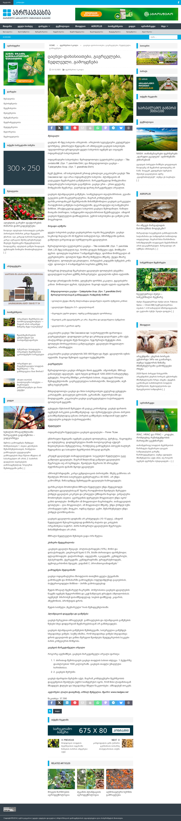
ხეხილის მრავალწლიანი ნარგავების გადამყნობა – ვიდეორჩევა (19, 435)
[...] (5, 252)
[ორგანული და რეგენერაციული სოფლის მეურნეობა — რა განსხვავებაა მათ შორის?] (9, 366)
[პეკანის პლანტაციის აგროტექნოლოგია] (90, 779)
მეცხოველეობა (96, 32)
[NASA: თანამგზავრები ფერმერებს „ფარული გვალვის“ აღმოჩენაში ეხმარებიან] (156, 139)
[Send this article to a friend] (82, 128)
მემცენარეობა (41, 32)
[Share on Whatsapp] (98, 128)
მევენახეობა (58, 32)
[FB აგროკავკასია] (178, 2)
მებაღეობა (7, 32)
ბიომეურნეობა (115, 26)
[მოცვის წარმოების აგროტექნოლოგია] (61, 779)
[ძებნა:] (163, 37)
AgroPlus (96, 26)
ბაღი (57, 711)
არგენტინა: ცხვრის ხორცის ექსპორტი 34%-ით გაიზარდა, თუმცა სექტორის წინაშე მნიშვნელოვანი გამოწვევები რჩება (154, 362)
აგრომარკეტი (148, 26)
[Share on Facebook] (51, 128)
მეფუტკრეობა (115, 32)
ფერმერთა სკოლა (74, 70)
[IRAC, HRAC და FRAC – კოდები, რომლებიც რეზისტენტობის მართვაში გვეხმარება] (156, 419)
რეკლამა (7, 2)
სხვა (163, 26)
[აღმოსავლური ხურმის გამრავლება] (119, 779)
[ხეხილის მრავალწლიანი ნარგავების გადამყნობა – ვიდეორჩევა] (24, 417)
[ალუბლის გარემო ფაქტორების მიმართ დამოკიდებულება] (24, 208)
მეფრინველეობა (77, 32)
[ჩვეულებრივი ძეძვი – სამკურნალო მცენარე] (156, 279)
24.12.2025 (56, 70)
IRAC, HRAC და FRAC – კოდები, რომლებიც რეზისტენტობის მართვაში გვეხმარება (155, 437)
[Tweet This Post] (59, 128)
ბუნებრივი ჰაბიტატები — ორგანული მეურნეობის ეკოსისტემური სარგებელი (30, 352)
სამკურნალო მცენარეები (153, 262)
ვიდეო (132, 26)
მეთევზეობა (131, 32)
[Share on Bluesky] (121, 128)
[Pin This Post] (75, 128)
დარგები (43, 26)
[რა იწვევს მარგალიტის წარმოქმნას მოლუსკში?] (156, 210)
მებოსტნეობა (23, 32)
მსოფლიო (80, 26)
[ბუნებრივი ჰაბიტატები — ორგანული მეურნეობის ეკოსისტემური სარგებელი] (9, 352)
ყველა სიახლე (25, 26)
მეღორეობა (147, 32)
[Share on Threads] (128, 128)
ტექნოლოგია (62, 26)
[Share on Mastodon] (105, 128)
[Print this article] (90, 128)
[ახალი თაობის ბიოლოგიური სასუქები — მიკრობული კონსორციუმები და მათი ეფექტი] (9, 382)
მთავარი (7, 26)
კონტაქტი (20, 2)
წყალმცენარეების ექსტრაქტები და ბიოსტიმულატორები (27, 337)
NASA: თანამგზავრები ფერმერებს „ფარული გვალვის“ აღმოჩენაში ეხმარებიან (156, 156)
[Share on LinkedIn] (67, 128)
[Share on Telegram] (113, 128)
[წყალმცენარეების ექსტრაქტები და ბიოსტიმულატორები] (9, 338)
